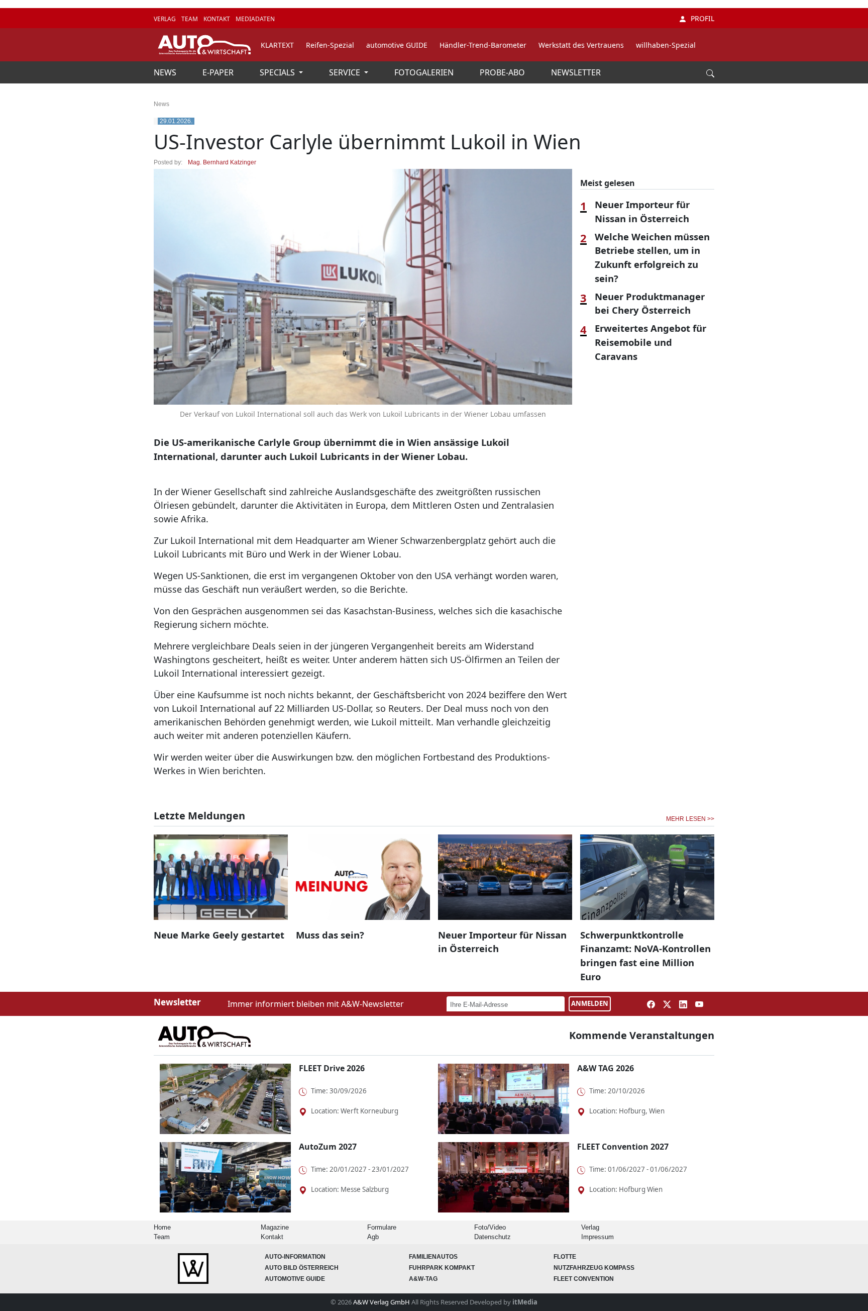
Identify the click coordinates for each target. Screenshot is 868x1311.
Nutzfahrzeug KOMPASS (594, 1267)
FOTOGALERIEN (425, 72)
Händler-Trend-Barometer (483, 45)
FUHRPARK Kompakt (442, 1267)
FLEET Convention (584, 1278)
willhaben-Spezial (666, 45)
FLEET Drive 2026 (332, 1068)
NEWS (166, 72)
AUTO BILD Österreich (302, 1267)
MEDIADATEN (255, 19)
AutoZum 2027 (328, 1146)
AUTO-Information (295, 1256)
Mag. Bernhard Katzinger (222, 162)
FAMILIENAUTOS (433, 1256)
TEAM (190, 19)
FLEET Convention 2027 (623, 1146)
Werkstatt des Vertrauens (581, 45)
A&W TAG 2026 (605, 1068)
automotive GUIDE (396, 45)
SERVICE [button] (345, 72)
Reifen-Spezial (330, 45)
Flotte (565, 1256)
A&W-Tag (423, 1278)
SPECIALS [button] (278, 72)
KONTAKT (217, 19)
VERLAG (165, 19)
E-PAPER (219, 72)
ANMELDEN (589, 1003)
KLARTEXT (277, 45)
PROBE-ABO (503, 72)
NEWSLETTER (576, 72)
